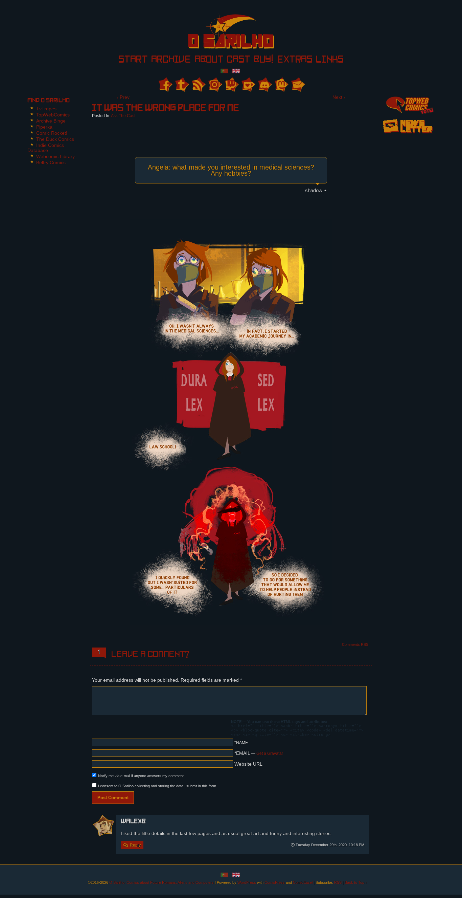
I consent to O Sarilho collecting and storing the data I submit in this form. (157, 786)
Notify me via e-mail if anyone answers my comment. (141, 776)
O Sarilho (219, 33)
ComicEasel (303, 882)
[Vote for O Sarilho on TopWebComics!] (407, 104)
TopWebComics (53, 114)
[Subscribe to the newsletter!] (407, 135)
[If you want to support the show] (247, 84)
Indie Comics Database (45, 148)
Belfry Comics (51, 162)
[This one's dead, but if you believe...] (214, 84)
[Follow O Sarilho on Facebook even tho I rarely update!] (164, 84)
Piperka (44, 127)
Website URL (248, 764)
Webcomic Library (55, 156)
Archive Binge (51, 121)
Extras (295, 60)
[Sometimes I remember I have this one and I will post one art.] (181, 84)
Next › (338, 97)
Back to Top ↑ (356, 882)
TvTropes (46, 108)
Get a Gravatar (269, 753)
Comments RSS (355, 644)
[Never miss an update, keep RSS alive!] (198, 84)
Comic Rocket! (51, 133)
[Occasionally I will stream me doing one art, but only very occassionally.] (231, 84)
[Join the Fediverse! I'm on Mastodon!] (280, 84)
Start (133, 60)
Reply (135, 845)
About (209, 60)
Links (330, 60)
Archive (171, 60)
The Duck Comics (55, 139)
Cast (238, 60)
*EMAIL (258, 753)
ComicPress (274, 882)
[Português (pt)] (224, 70)
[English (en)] (236, 70)
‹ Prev (123, 97)
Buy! (264, 60)
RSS (338, 882)
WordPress (246, 882)
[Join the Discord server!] (264, 84)
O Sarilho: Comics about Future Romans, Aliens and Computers (161, 882)
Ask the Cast (123, 115)
